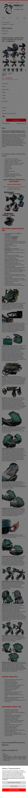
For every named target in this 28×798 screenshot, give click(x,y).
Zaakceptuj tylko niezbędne (14, 782)
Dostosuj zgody (14, 786)
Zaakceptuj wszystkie (14, 789)
